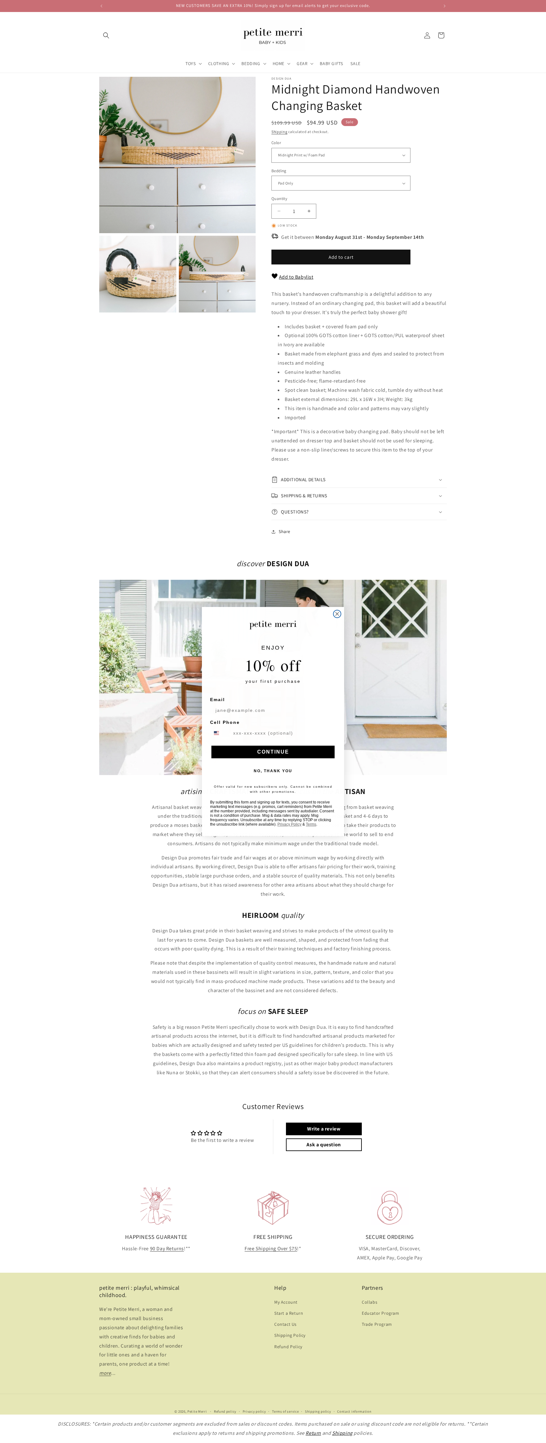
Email (217, 699)
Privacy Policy (289, 824)
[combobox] (220, 733)
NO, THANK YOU (273, 771)
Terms (311, 824)
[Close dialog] (337, 614)
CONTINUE (273, 752)
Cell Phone (225, 722)
